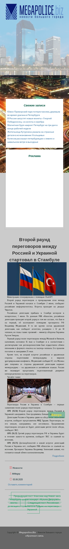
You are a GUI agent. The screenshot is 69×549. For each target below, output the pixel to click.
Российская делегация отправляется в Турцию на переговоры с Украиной (34, 506)
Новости (17, 467)
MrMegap (16, 473)
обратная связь (34, 535)
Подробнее (58, 455)
